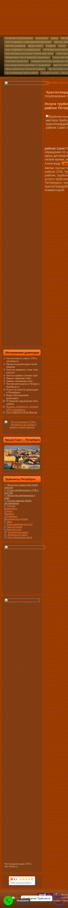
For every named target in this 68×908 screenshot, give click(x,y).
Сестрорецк (10, 516)
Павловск (9, 513)
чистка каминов (15, 46)
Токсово (11, 506)
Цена (9, 521)
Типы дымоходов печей (19, 537)
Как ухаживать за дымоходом (23, 50)
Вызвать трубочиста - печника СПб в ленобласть (22, 408)
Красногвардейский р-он (19, 524)
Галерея (50, 46)
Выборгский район (17, 534)
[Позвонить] (8, 900)
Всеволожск (10, 508)
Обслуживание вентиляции (22, 73)
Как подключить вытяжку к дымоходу (28, 65)
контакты (42, 38)
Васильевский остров (16, 519)
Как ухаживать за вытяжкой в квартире (28, 42)
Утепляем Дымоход (17, 61)
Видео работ (36, 46)
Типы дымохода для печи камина (25, 69)
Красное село (14, 529)
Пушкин (8, 511)
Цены (54, 38)
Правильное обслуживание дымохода (28, 57)
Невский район (14, 527)
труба (62, 46)
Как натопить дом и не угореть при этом (29, 53)
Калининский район (18, 532)
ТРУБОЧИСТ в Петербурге (18, 38)
